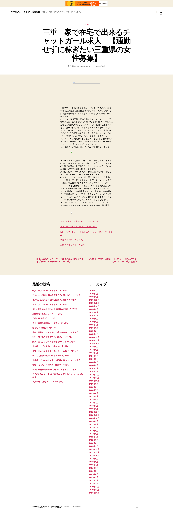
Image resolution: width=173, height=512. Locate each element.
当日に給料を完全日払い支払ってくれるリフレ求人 (54, 369)
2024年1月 (93, 371)
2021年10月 (94, 455)
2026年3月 (93, 290)
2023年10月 (94, 381)
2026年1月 (93, 297)
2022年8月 (93, 424)
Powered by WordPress (72, 507)
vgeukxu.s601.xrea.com (82, 66)
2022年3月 (93, 440)
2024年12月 (94, 337)
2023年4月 (93, 399)
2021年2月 (93, 480)
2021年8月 (93, 462)
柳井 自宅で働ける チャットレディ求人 (78, 227)
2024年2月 (93, 368)
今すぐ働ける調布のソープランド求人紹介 (50, 323)
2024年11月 (94, 340)
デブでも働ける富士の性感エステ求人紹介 (50, 356)
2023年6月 (93, 393)
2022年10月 (94, 418)
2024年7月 (93, 353)
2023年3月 (93, 402)
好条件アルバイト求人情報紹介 (25, 12)
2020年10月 (94, 493)
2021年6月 (93, 468)
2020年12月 (94, 487)
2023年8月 (93, 387)
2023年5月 (93, 396)
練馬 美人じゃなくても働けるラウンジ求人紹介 (53, 342)
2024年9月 (93, 346)
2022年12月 (94, 412)
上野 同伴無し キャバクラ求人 (73, 245)
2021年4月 (93, 474)
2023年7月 (93, 390)
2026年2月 (93, 294)
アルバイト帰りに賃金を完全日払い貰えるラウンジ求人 (56, 295)
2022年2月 (93, 443)
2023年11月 (94, 378)
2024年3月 (93, 365)
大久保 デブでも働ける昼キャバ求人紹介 (50, 346)
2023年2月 (93, 406)
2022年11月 (94, 415)
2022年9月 (93, 421)
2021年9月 (93, 459)
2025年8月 (93, 312)
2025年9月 (93, 309)
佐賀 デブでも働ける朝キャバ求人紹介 (49, 290)
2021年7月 (93, 465)
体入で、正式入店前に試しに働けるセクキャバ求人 (54, 300)
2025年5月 (93, 322)
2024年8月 (93, 350)
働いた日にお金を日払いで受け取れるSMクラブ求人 (55, 309)
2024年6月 (93, 356)
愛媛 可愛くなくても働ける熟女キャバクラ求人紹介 (55, 332)
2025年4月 (93, 325)
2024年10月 (94, 343)
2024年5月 (93, 359)
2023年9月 (93, 384)
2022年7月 (93, 427)
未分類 (86, 24)
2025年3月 (93, 328)
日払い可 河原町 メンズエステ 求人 (47, 382)
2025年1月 (93, 334)
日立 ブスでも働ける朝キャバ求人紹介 (49, 304)
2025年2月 (93, 331)
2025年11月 (94, 303)
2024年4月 (93, 362)
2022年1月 (93, 446)
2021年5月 (93, 471)
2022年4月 (93, 437)
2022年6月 (93, 431)
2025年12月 (94, 300)
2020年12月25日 (100, 66)
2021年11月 (94, 452)
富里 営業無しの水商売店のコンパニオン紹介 (80, 221)
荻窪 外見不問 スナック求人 (72, 240)
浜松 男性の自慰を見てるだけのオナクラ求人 (52, 337)
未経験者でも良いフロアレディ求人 (47, 314)
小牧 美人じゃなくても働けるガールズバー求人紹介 (55, 351)
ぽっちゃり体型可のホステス (45, 328)
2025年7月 (93, 315)
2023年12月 (94, 375)
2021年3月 (93, 477)
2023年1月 (93, 409)
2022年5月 (93, 434)
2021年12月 (94, 449)
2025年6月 (93, 319)
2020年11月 (94, 490)
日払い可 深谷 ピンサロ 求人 (44, 318)
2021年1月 (93, 483)
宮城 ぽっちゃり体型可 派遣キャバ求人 (50, 365)
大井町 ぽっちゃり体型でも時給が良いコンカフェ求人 (56, 360)
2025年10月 (94, 306)
